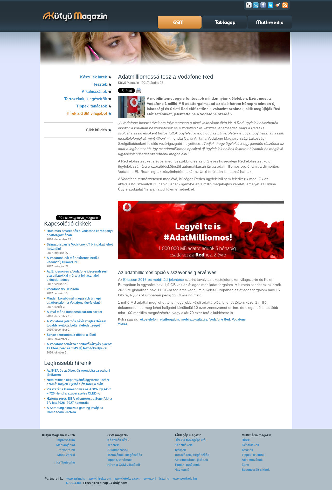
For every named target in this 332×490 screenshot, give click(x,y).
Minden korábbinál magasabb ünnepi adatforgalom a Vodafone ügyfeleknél (74, 300)
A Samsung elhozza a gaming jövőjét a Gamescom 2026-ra (75, 410)
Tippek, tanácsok (91, 106)
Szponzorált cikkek (256, 470)
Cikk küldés (96, 130)
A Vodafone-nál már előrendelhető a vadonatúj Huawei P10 (73, 260)
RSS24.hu (73, 483)
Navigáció (182, 470)
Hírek (246, 440)
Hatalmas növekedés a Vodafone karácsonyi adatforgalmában (80, 233)
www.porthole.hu (184, 478)
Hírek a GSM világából (87, 113)
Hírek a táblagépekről (190, 440)
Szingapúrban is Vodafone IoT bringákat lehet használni (80, 246)
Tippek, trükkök (253, 455)
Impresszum (66, 440)
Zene (245, 465)
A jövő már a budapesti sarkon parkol (74, 312)
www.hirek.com (100, 478)
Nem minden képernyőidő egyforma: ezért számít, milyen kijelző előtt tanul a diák (78, 382)
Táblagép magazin (188, 435)
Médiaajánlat (65, 445)
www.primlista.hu (156, 478)
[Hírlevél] (256, 5)
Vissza (122, 323)
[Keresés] (249, 5)
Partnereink (66, 450)
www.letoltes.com (128, 478)
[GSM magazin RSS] (285, 5)
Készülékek (183, 445)
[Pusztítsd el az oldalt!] (278, 5)
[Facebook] (263, 5)
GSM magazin (117, 435)
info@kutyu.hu (64, 462)
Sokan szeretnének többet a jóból (71, 335)
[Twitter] (270, 5)
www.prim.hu (75, 478)
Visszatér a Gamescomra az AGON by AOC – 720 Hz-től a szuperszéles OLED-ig (79, 391)
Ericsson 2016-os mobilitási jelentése (153, 279)
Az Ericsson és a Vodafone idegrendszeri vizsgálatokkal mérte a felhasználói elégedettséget (77, 276)
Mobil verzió (66, 455)
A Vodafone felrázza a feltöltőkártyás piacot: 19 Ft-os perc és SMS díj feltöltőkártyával (79, 346)
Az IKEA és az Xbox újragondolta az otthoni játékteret (78, 373)
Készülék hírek (93, 77)
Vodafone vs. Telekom (63, 289)
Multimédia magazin (256, 435)
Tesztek (100, 84)
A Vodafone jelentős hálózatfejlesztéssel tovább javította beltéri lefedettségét (76, 323)
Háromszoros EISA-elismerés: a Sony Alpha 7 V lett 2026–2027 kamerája (79, 401)
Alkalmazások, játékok (191, 460)
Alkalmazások (94, 91)
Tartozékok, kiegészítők (85, 99)
